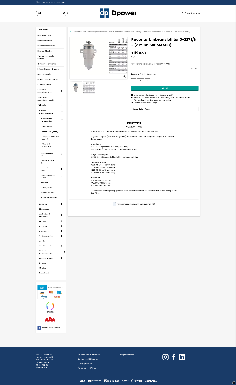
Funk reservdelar (44, 74)
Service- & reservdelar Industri (45, 98)
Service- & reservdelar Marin (44, 90)
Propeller (43, 221)
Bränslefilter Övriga (45, 169)
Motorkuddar (44, 209)
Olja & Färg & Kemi (46, 246)
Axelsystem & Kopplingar (44, 215)
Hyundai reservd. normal (47, 79)
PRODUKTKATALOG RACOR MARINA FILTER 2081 (136, 204)
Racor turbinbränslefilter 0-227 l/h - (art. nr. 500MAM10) (166, 31)
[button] (184, 13)
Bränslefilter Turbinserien (46, 120)
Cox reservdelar (44, 84)
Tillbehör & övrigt (47, 192)
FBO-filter (44, 182)
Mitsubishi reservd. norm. (48, 69)
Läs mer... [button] (195, 68)
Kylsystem (43, 226)
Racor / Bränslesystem (46, 112)
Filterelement (47, 127)
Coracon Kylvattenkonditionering (48, 252)
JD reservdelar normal (46, 64)
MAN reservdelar (44, 35)
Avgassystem (44, 231)
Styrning (42, 268)
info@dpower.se (42, 362)
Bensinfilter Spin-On (47, 161)
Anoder (42, 241)
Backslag (43, 204)
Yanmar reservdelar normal (45, 57)
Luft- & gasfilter (46, 187)
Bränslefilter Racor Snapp (48, 176)
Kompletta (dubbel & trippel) (50, 137)
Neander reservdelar (46, 46)
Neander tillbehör (44, 51)
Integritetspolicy (127, 354)
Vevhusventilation (46, 236)
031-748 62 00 (42, 365)
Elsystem (42, 263)
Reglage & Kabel (46, 258)
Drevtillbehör (44, 273)
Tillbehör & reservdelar (46, 145)
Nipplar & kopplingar (49, 197)
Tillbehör (41, 105)
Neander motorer (44, 40)
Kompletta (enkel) (50, 131)
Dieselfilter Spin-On (47, 154)
